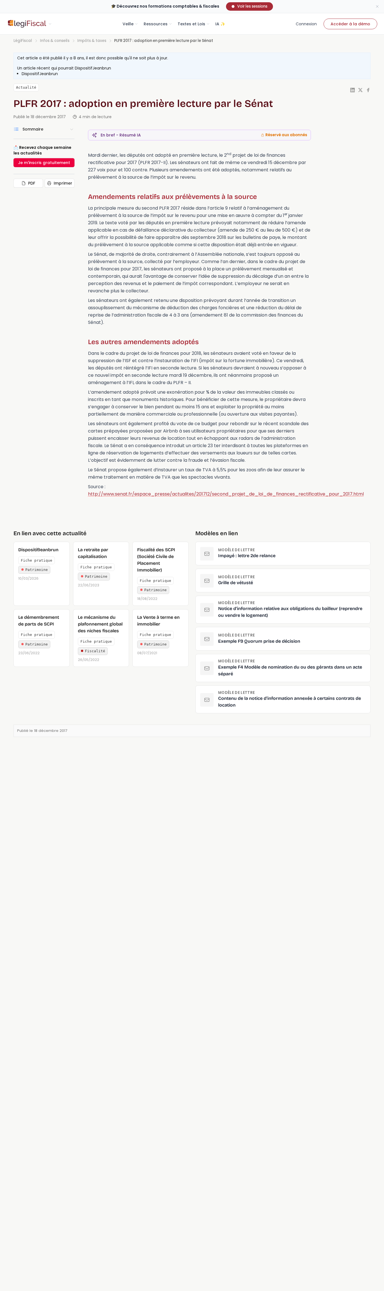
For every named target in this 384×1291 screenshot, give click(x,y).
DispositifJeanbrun (93, 68)
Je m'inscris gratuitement (44, 162)
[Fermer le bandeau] (377, 6)
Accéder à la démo (350, 24)
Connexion (306, 24)
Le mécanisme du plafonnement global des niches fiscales (100, 624)
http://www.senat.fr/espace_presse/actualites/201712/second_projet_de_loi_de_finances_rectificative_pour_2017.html (226, 494)
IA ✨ (220, 24)
